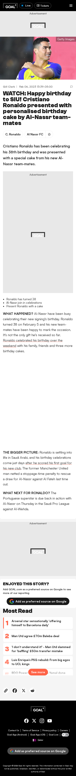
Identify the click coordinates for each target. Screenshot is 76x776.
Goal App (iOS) (37, 734)
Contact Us (13, 730)
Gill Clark (9, 86)
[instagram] (42, 721)
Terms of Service (30, 730)
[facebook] (26, 721)
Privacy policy (49, 730)
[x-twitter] (34, 721)
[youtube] (50, 721)
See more (38, 672)
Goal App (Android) (17, 734)
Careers (64, 730)
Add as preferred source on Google (40, 601)
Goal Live (53, 734)
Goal (20, 766)
